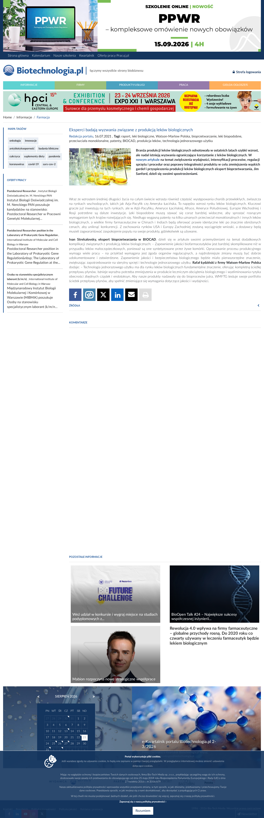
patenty (115, 141)
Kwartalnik (86, 55)
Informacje (29, 85)
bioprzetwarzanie (204, 136)
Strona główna (18, 55)
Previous (40, 696)
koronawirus (16, 164)
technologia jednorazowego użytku (188, 141)
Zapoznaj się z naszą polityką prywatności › (142, 801)
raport (125, 136)
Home (7, 117)
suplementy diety (34, 156)
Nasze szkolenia (64, 55)
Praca (183, 85)
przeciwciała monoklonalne (88, 141)
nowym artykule (148, 159)
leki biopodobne (229, 136)
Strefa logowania (248, 72)
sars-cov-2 (49, 164)
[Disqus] (165, 387)
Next (91, 696)
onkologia (15, 141)
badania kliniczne (49, 148)
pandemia (54, 156)
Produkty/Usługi (132, 85)
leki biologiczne (143, 136)
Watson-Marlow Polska (173, 136)
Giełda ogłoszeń (235, 85)
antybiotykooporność (21, 148)
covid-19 (33, 164)
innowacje (31, 141)
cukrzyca (14, 156)
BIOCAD (129, 141)
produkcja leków (149, 141)
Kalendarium (41, 55)
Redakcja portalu (81, 136)
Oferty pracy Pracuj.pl (113, 55)
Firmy (81, 85)
